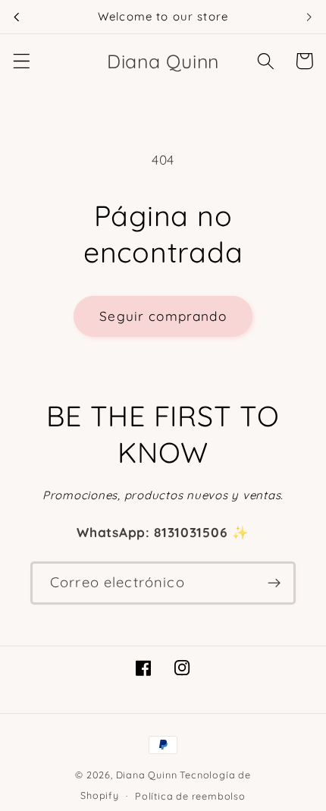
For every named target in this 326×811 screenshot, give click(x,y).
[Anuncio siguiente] (309, 16)
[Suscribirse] (274, 583)
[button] (21, 61)
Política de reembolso (190, 796)
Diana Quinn (146, 775)
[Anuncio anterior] (16, 16)
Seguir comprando (162, 316)
